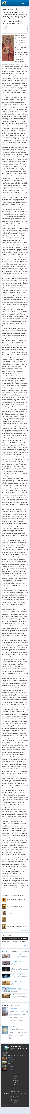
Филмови (10, 1053)
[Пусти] (4, 938)
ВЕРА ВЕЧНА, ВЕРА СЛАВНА (15, 1008)
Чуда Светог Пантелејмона (13, 1059)
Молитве (15, 1084)
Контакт (15, 1089)
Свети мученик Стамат (12, 920)
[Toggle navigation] (26, 3)
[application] (15, 938)
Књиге (15, 1086)
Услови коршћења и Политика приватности (15, 1093)
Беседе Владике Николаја (15, 954)
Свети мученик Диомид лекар (14, 906)
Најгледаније (4, 951)
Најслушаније (25, 951)
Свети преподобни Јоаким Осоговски (15, 913)
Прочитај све (24, 930)
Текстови (15, 1076)
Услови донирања (15, 1091)
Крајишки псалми (12, 1063)
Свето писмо (15, 1080)
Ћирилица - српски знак (13, 1070)
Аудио (15, 1078)
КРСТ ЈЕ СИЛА (12, 1026)
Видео (15, 1074)
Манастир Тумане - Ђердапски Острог (16, 1055)
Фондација (15, 1073)
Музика (15, 1087)
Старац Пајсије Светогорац (14, 1066)
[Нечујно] (21, 938)
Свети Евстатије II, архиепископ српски (16, 926)
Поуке (15, 1082)
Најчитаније (14, 951)
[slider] (25, 938)
